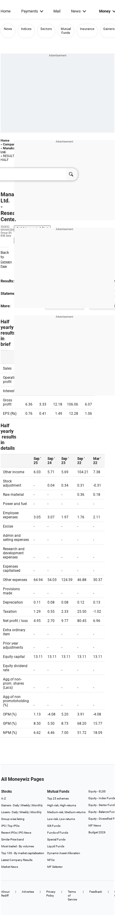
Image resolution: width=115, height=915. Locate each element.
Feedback (95, 892)
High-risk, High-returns (61, 805)
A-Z (3, 798)
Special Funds (56, 839)
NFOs (51, 860)
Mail (56, 11)
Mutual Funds (66, 31)
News (76, 11)
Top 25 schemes (58, 798)
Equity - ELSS (97, 791)
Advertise (28, 892)
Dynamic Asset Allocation (63, 853)
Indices (26, 29)
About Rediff (5, 893)
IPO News (25, 833)
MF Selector (55, 867)
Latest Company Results (16, 860)
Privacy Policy (50, 893)
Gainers (109, 29)
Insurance (87, 29)
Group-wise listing (12, 819)
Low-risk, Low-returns (61, 819)
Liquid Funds (55, 846)
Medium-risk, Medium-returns (66, 812)
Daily (16, 805)
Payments (29, 11)
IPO (3, 826)
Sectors (46, 29)
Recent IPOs (9, 833)
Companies (11, 144)
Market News (9, 867)
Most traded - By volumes (17, 846)
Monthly (37, 805)
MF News (94, 825)
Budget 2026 (97, 832)
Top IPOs (13, 826)
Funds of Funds (57, 833)
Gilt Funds (53, 826)
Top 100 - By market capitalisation (22, 853)
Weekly (25, 805)
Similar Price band (12, 839)
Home (6, 11)
